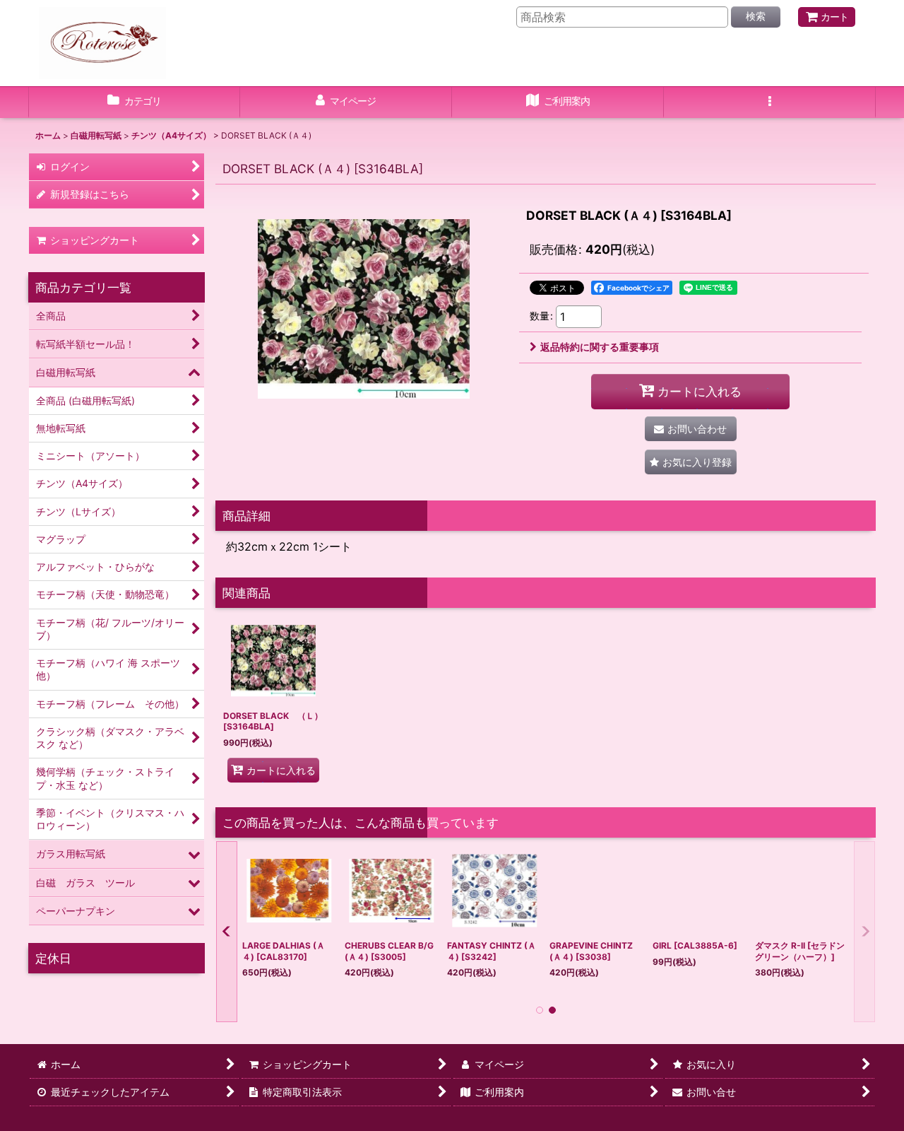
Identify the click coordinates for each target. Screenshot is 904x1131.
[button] (770, 102)
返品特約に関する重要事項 (599, 347)
